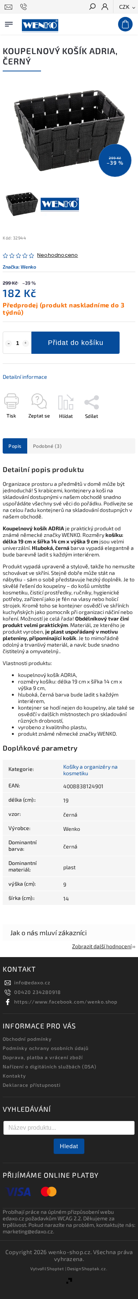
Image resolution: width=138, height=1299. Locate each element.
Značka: (19, 267)
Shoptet (55, 1268)
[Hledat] (92, 7)
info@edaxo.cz (32, 982)
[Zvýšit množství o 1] (25, 343)
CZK (124, 7)
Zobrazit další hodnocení (101, 946)
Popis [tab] (14, 446)
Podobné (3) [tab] (47, 446)
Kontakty (14, 1076)
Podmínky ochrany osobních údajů (46, 1048)
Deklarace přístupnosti (32, 1085)
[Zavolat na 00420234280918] (24, 7)
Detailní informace (25, 376)
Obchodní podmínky (27, 1039)
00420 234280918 (37, 992)
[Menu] (9, 22)
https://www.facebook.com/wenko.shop (65, 1002)
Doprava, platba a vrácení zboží (43, 1057)
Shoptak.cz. (95, 1268)
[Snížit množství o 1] (8, 343)
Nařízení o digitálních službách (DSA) (50, 1066)
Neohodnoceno (57, 255)
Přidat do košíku (76, 343)
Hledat (69, 1146)
